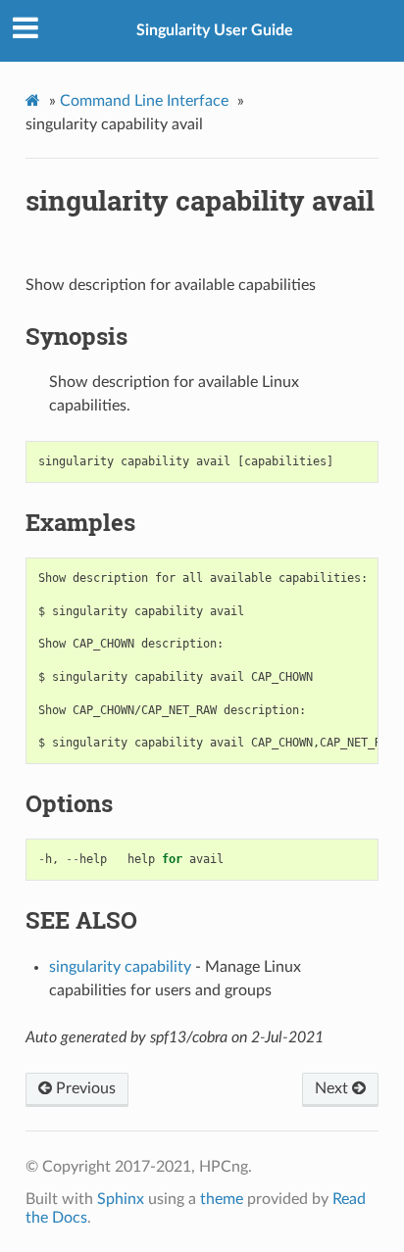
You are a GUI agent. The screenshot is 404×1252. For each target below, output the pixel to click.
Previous (84, 1088)
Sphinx (120, 1199)
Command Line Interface (144, 101)
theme (221, 1199)
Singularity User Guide (214, 30)
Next (333, 1088)
